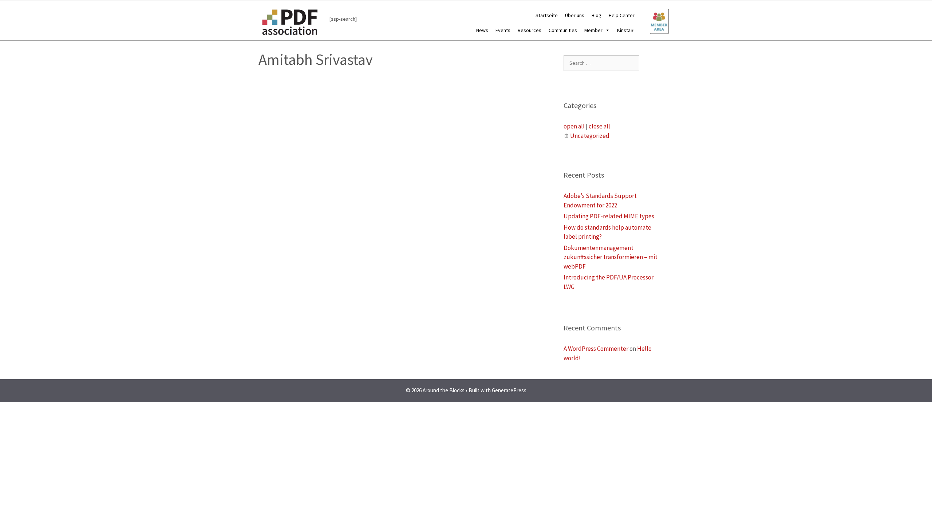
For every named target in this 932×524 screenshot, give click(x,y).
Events (502, 30)
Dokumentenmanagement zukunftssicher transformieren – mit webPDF (610, 257)
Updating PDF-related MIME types (609, 216)
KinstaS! (626, 30)
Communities (563, 30)
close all (599, 126)
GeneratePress (509, 390)
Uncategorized (589, 136)
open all (574, 126)
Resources (529, 30)
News (482, 30)
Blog (596, 15)
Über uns (574, 15)
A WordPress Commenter (596, 349)
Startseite (547, 15)
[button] (606, 30)
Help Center (622, 15)
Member (593, 30)
